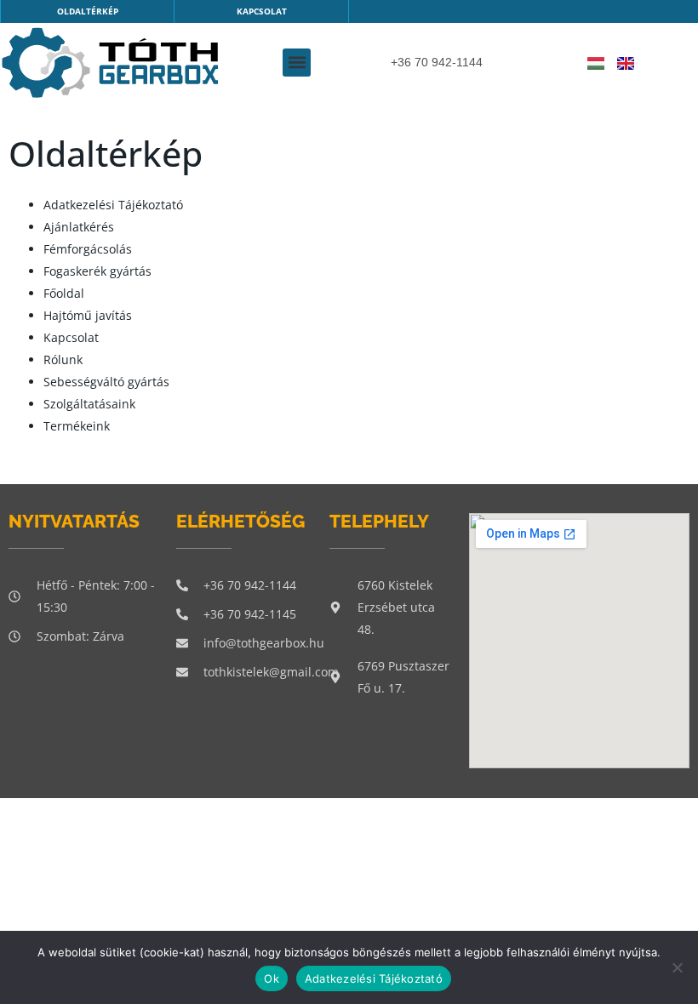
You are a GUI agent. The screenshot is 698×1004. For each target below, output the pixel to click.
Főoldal (63, 293)
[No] (676, 967)
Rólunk (63, 359)
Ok (271, 978)
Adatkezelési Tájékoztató (113, 205)
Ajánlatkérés (78, 227)
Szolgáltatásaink (89, 404)
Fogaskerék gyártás (97, 271)
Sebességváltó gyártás (106, 382)
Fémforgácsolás (87, 249)
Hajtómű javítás (87, 315)
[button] (297, 62)
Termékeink (76, 426)
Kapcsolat (71, 337)
